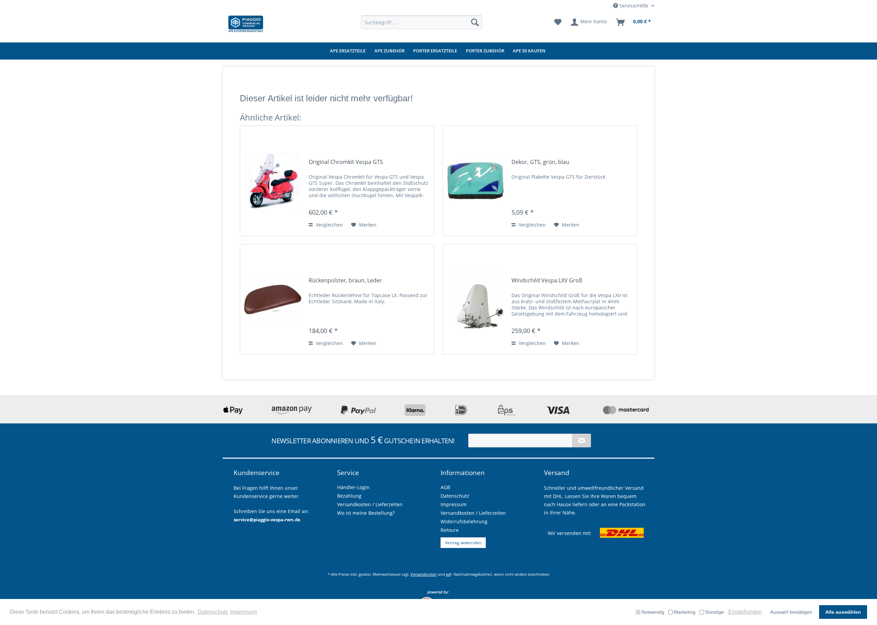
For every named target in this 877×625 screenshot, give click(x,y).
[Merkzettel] (558, 22)
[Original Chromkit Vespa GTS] (273, 181)
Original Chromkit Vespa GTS (346, 162)
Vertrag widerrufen (463, 543)
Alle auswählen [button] (843, 612)
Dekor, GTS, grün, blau (540, 162)
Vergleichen (328, 224)
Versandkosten (423, 574)
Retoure (450, 530)
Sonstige (714, 612)
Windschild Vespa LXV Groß (546, 280)
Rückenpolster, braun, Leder (345, 280)
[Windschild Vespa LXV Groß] (475, 299)
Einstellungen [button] (745, 612)
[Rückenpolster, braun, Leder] (273, 299)
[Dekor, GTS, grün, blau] (475, 181)
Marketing (684, 612)
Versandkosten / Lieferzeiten (473, 513)
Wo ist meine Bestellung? (366, 513)
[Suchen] (475, 22)
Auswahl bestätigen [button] (791, 612)
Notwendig (652, 612)
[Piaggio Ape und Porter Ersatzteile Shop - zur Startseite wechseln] (245, 24)
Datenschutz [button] (213, 612)
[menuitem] (421, 22)
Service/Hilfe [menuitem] (634, 5)
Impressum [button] (243, 612)
